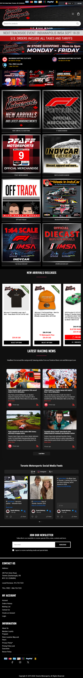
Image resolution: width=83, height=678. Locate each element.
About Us (5, 628)
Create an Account (8, 613)
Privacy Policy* (7, 643)
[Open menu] (72, 13)
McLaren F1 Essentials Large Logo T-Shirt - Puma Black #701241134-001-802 (16, 313)
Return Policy (6, 652)
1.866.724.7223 (16, 588)
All (33, 28)
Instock (40, 28)
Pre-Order (50, 28)
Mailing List (6, 607)
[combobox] (41, 23)
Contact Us (6, 610)
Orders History (7, 604)
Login (4, 616)
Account (5, 600)
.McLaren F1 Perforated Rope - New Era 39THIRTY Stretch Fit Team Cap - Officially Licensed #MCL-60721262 (46, 314)
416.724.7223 (18, 583)
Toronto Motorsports (43, 676)
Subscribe (62, 545)
